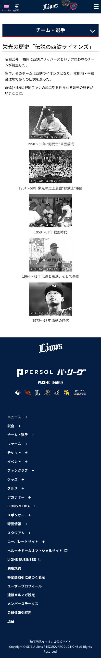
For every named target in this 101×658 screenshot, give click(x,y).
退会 (10, 621)
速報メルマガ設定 (21, 594)
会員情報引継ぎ (19, 612)
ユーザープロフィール (24, 586)
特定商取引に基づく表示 (26, 577)
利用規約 (14, 568)
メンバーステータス (22, 603)
